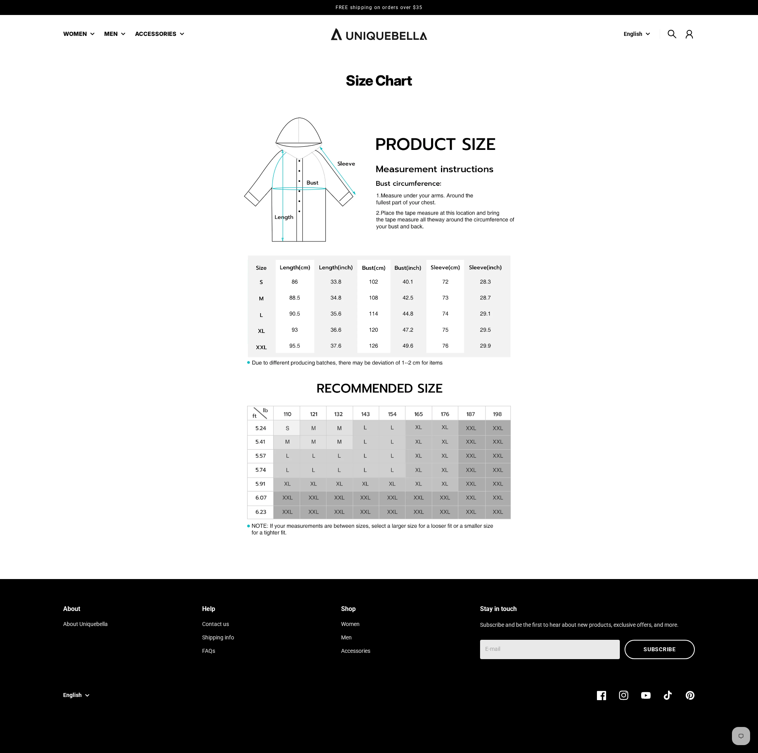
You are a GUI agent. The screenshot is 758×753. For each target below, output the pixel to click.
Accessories (355, 651)
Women (350, 624)
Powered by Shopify (670, 736)
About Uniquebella (85, 624)
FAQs (208, 651)
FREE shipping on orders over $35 (379, 7)
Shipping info (218, 637)
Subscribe (659, 649)
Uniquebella (629, 736)
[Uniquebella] (379, 34)
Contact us (215, 624)
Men (346, 637)
